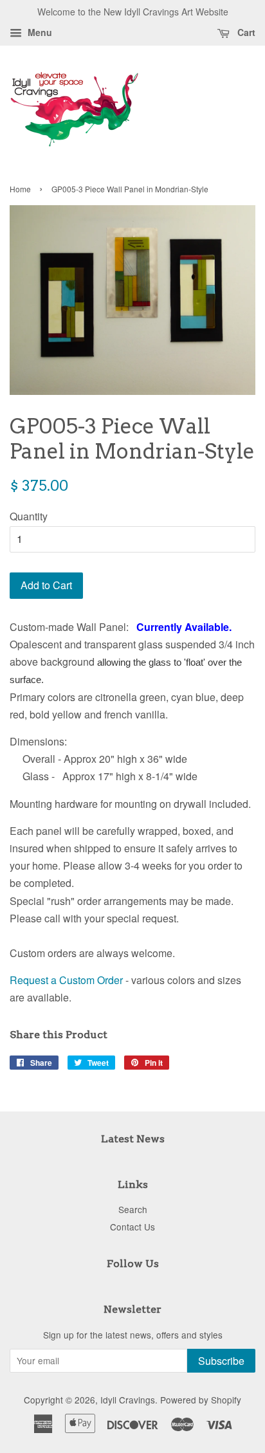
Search (132, 1209)
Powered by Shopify (200, 1399)
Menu (38, 32)
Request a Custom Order (66, 980)
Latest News (133, 1139)
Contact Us (132, 1226)
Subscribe (221, 1360)
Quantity (29, 516)
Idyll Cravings (127, 1399)
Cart (245, 32)
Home (20, 188)
